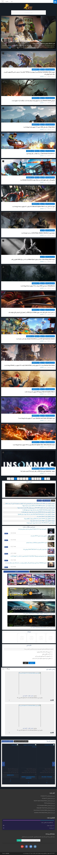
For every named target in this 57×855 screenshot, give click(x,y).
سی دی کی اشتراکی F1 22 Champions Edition (46, 805)
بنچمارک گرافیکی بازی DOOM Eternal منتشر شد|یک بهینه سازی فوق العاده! (38, 512)
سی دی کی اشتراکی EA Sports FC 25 (48, 796)
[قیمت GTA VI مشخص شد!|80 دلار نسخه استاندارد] (51, 544)
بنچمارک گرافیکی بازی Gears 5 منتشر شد (46, 516)
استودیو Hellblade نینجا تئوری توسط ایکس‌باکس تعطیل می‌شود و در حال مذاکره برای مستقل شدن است (26, 563)
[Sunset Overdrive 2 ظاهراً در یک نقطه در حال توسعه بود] (28, 148)
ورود (11, 1)
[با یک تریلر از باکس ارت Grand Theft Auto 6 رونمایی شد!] (51, 551)
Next (51, 32)
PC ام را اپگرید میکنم (46, 654)
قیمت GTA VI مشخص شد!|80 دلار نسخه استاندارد (36, 543)
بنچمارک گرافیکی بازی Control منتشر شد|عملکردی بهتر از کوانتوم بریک (39, 518)
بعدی (9, 479)
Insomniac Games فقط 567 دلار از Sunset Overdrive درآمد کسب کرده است (35, 339)
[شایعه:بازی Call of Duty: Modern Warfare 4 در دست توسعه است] (28, 227)
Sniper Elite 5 (10, 775)
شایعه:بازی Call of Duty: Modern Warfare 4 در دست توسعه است (38, 233)
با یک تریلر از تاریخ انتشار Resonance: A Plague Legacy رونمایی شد (39, 613)
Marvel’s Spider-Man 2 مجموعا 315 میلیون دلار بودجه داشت (40, 392)
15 (18, 479)
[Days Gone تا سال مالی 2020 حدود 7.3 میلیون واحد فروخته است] (28, 121)
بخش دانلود (30, 696)
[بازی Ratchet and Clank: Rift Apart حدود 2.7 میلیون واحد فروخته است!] (28, 413)
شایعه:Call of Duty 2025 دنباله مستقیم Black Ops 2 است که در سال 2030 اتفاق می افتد (33, 259)
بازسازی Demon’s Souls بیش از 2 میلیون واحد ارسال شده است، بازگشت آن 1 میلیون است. (33, 101)
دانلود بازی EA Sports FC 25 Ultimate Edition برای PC (30, 698)
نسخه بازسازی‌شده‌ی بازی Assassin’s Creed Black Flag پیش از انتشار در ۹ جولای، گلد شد (29, 556)
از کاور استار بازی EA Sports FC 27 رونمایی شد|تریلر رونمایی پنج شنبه (32, 529)
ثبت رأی (31, 663)
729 (12, 479)
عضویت (6, 1)
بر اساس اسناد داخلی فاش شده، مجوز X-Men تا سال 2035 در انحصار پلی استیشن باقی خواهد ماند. (31, 312)
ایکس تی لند (43, 853)
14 (21, 479)
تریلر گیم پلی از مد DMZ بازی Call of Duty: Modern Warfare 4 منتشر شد (37, 599)
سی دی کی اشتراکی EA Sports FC (48, 798)
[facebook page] (26, 846)
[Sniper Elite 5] (10, 756)
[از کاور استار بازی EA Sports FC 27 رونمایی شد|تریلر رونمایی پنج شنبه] (51, 531)
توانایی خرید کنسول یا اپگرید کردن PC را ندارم (41, 658)
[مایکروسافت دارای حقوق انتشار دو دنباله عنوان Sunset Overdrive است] (28, 174)
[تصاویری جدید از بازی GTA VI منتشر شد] (51, 538)
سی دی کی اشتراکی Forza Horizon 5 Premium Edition (44, 810)
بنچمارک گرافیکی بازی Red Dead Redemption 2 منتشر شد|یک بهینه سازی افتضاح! (36, 514)
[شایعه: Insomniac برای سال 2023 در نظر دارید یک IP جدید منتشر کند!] (28, 466)
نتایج (25, 663)
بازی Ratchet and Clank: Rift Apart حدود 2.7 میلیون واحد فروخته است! (36, 418)
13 (24, 479)
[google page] (22, 846)
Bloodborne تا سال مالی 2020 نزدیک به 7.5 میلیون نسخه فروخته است (38, 286)
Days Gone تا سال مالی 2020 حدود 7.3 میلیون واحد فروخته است (39, 127)
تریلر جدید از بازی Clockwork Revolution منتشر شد (43, 627)
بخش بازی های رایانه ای (50, 69)
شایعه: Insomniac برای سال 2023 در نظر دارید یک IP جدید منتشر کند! (37, 471)
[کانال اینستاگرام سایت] (35, 846)
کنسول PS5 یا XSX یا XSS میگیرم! (44, 652)
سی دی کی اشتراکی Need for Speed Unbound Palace (44, 801)
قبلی (48, 479)
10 (32, 479)
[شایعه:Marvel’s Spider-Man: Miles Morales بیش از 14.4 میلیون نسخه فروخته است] (28, 439)
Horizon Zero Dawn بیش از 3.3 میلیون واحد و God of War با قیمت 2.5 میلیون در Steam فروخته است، (29, 365)
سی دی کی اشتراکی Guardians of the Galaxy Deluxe (44, 812)
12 (27, 479)
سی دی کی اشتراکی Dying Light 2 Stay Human (46, 808)
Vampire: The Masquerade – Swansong (28, 777)
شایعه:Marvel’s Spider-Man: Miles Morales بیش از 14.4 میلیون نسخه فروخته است (34, 445)
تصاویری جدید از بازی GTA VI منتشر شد (39, 536)
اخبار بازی (42, 69)
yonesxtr (42, 76)
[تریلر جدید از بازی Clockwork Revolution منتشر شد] (30, 620)
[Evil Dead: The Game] (47, 756)
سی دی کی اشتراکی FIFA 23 (49, 803)
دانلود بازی (25, 696)
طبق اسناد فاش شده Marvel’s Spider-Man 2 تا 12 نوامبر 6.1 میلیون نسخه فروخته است (33, 207)
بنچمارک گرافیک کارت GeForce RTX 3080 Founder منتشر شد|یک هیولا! (38, 506)
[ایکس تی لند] (28, 7)
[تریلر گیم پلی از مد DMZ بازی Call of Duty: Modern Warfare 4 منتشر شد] (30, 593)
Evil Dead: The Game (47, 777)
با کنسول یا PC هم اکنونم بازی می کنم (43, 656)
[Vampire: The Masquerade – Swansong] (29, 756)
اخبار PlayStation (35, 69)
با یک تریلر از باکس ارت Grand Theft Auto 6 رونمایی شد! (42, 45)
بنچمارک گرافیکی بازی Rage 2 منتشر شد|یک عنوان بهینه (42, 521)
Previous (5, 32)
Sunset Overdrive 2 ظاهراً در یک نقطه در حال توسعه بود (40, 154)
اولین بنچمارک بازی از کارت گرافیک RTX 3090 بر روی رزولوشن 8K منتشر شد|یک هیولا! (36, 508)
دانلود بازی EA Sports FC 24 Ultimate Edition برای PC (30, 730)
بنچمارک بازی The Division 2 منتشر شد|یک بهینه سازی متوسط (41, 523)
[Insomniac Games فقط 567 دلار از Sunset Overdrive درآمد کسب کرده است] (28, 333)
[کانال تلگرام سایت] (30, 846)
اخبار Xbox (37, 151)
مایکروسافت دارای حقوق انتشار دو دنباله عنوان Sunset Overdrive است (37, 180)
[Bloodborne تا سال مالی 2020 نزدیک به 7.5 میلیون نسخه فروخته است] (28, 280)
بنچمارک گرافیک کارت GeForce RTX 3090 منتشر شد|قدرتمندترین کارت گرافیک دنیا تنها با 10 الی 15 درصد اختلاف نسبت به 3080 (30, 504)
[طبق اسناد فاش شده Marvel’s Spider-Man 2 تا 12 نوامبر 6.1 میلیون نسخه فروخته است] (28, 201)
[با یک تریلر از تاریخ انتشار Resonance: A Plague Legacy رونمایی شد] (30, 607)
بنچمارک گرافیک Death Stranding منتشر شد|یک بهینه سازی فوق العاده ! (38, 510)
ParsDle (7, 853)
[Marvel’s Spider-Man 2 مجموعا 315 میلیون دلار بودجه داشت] (28, 386)
